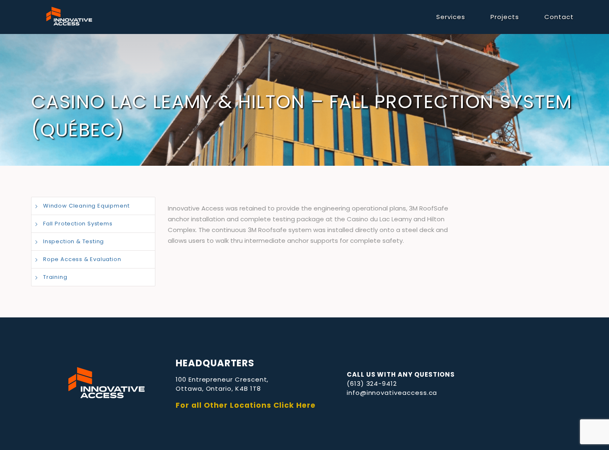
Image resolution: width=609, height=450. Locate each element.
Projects (505, 16)
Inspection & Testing (73, 241)
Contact (559, 16)
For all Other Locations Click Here (246, 405)
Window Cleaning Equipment (86, 206)
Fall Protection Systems (78, 223)
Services (450, 16)
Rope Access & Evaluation (82, 259)
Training (55, 277)
